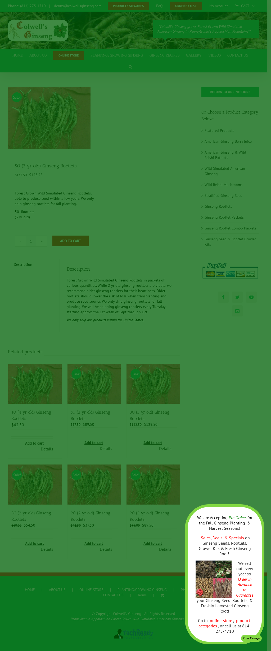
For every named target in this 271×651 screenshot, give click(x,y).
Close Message (251, 638)
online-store (221, 620)
